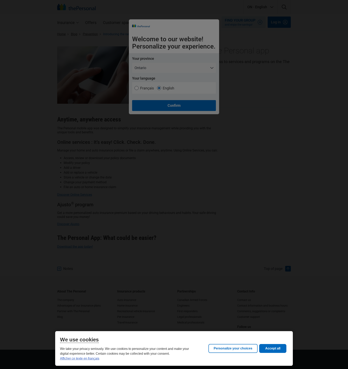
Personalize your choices (233, 348)
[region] (174, 348)
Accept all (272, 348)
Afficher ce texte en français (79, 358)
